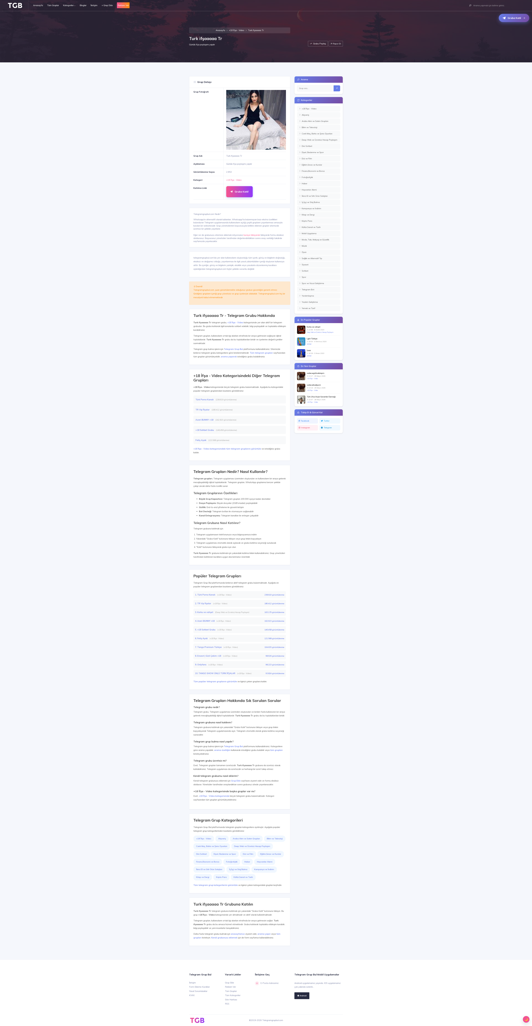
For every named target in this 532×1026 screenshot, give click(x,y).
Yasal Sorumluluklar (198, 991)
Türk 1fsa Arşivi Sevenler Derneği (321, 397)
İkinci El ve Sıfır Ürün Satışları (209, 869)
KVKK (192, 995)
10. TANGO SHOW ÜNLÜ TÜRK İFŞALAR (215, 673)
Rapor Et (336, 43)
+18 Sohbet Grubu (204, 430)
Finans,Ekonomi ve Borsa (207, 861)
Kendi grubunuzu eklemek (224, 937)
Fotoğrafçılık (231, 861)
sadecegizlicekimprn (315, 373)
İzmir (309, 350)
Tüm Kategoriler (233, 995)
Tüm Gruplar (53, 5)
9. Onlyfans (201, 664)
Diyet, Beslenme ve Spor (225, 854)
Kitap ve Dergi (202, 877)
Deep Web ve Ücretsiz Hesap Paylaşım (252, 846)
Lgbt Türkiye (312, 339)
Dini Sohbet (201, 854)
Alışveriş (222, 838)
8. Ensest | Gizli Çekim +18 (208, 656)
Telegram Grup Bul (233, 349)
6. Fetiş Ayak (201, 638)
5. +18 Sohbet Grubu (205, 629)
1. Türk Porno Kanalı (205, 594)
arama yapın (264, 934)
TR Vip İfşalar (202, 409)
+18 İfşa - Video (236, 30)
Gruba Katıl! (241, 191)
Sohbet (309, 344)
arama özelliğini (222, 750)
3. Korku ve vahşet (204, 612)
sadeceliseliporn (314, 385)
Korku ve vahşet (313, 327)
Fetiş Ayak (201, 440)
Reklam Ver (230, 987)
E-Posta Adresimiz (269, 983)
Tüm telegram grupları (261, 353)
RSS (227, 1003)
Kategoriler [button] (68, 5)
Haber (247, 861)
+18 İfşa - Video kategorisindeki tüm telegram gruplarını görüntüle (227, 448)
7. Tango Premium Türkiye (208, 647)
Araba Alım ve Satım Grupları (246, 838)
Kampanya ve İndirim (264, 869)
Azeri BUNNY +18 (204, 419)
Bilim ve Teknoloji (275, 838)
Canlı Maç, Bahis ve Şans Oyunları (211, 846)
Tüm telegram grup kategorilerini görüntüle (215, 885)
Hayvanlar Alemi (264, 861)
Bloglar (83, 5)
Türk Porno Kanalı (204, 399)
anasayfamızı (238, 934)
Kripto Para (221, 877)
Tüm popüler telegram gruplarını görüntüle (215, 681)
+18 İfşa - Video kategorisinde (214, 796)
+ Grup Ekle (107, 5)
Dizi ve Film (248, 854)
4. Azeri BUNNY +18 (205, 621)
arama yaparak (229, 356)
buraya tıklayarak (252, 235)
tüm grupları (276, 750)
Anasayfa (38, 5)
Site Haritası (231, 999)
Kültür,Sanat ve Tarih (243, 877)
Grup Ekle (236, 780)
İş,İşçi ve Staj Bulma (238, 869)
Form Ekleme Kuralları (199, 987)
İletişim (94, 5)
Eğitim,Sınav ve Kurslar (270, 854)
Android (302, 995)
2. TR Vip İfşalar (203, 603)
